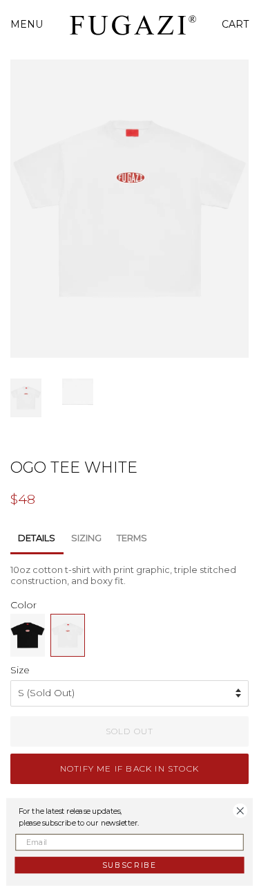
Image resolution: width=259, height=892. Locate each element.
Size (20, 670)
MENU (26, 24)
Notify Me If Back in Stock (129, 768)
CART (235, 24)
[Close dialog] (240, 810)
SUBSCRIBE (129, 864)
